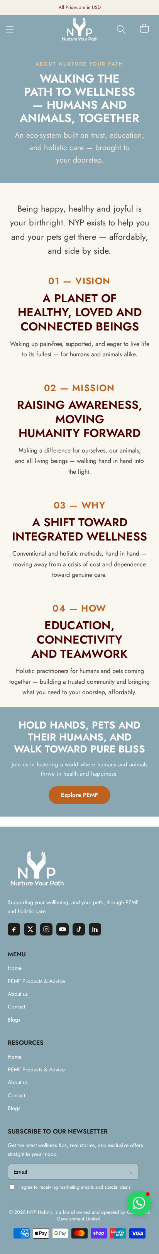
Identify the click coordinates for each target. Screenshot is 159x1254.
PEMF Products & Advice (36, 981)
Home (15, 968)
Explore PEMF (79, 795)
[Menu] (10, 29)
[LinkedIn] (95, 929)
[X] (30, 929)
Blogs (14, 1020)
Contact (16, 1006)
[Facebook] (14, 929)
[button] (121, 29)
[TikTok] (79, 929)
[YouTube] (62, 929)
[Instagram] (46, 929)
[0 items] (144, 28)
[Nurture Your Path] (79, 29)
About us (18, 994)
